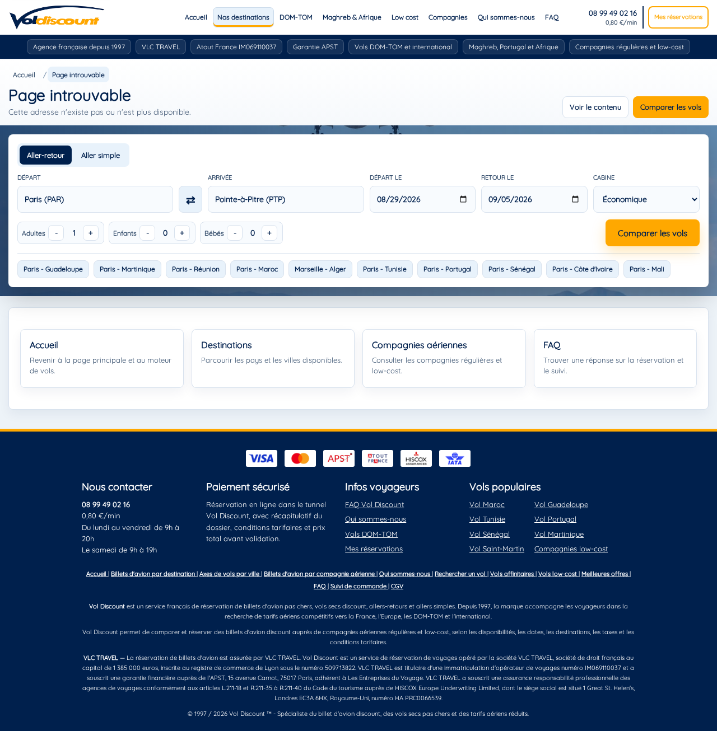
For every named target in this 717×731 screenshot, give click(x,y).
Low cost (405, 17)
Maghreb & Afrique (352, 17)
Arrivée (220, 177)
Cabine (603, 177)
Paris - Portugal (447, 269)
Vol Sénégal (489, 533)
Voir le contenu (595, 106)
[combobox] (95, 199)
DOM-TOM (296, 17)
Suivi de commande (359, 586)
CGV (397, 586)
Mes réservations (678, 17)
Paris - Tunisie (385, 269)
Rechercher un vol (461, 574)
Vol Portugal (555, 518)
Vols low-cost (558, 574)
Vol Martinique (559, 533)
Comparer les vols (670, 106)
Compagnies (448, 17)
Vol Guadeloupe (561, 504)
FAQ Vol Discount (374, 504)
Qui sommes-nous (506, 17)
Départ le (386, 177)
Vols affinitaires (513, 574)
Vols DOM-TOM (371, 533)
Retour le (497, 177)
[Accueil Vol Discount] (56, 17)
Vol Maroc (487, 504)
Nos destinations (243, 17)
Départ (29, 177)
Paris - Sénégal (512, 269)
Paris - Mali (647, 269)
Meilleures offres (605, 574)
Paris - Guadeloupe (53, 269)
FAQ (551, 17)
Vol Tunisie (487, 518)
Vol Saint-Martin (496, 548)
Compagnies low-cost (571, 548)
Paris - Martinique (127, 269)
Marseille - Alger (320, 269)
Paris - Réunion (196, 269)
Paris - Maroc (257, 269)
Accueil (196, 17)
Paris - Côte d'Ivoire (582, 269)
